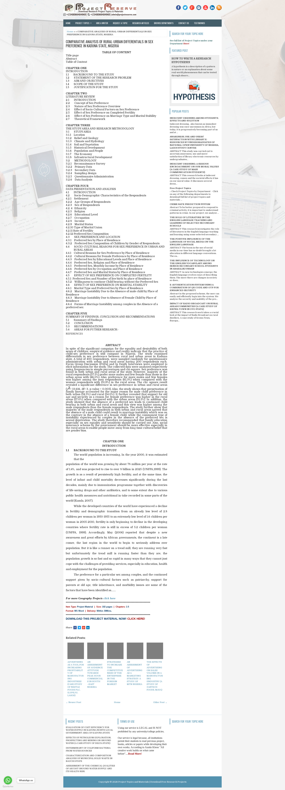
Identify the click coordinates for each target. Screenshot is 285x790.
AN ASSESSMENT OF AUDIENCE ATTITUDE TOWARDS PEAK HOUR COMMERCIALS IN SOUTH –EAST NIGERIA (95, 674)
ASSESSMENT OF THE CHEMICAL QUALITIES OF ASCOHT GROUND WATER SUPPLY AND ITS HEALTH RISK (90, 768)
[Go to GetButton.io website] (8, 787)
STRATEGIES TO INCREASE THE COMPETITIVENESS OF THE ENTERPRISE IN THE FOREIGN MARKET (115, 673)
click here (109, 598)
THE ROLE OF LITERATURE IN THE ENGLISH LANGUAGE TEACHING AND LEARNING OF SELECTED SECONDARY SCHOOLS (192, 221)
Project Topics (83, 23)
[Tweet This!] (79, 627)
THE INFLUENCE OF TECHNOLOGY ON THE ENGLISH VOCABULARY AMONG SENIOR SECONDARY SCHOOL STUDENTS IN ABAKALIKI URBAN (194, 264)
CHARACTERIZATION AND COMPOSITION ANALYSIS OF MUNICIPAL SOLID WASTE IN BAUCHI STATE (89, 758)
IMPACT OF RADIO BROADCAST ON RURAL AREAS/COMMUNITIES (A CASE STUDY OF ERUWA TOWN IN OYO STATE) (194, 306)
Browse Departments (164, 23)
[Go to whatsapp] (8, 780)
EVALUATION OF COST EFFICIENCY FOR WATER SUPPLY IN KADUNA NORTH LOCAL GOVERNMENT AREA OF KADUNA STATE (89, 730)
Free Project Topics (180, 188)
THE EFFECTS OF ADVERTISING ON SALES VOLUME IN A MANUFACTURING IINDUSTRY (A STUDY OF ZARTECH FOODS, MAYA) (155, 676)
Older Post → (160, 702)
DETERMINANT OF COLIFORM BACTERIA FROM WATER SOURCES (88, 749)
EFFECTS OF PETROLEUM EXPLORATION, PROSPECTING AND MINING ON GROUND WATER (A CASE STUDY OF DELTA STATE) (88, 740)
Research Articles (140, 23)
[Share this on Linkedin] (88, 627)
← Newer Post (73, 702)
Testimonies (199, 23)
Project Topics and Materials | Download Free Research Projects (152, 782)
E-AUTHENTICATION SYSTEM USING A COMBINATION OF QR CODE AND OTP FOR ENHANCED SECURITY (194, 287)
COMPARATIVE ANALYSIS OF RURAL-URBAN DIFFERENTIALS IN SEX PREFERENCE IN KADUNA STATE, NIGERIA (109, 43)
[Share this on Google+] (83, 627)
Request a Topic (120, 23)
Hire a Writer (102, 23)
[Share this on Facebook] (75, 627)
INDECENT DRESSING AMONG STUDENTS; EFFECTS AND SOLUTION (194, 119)
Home (68, 23)
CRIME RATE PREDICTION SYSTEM (190, 204)
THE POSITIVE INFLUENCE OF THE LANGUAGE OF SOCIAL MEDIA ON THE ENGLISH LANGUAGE (192, 242)
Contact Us (183, 23)
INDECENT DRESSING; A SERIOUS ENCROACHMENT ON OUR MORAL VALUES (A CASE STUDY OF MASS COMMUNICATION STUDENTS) (194, 168)
